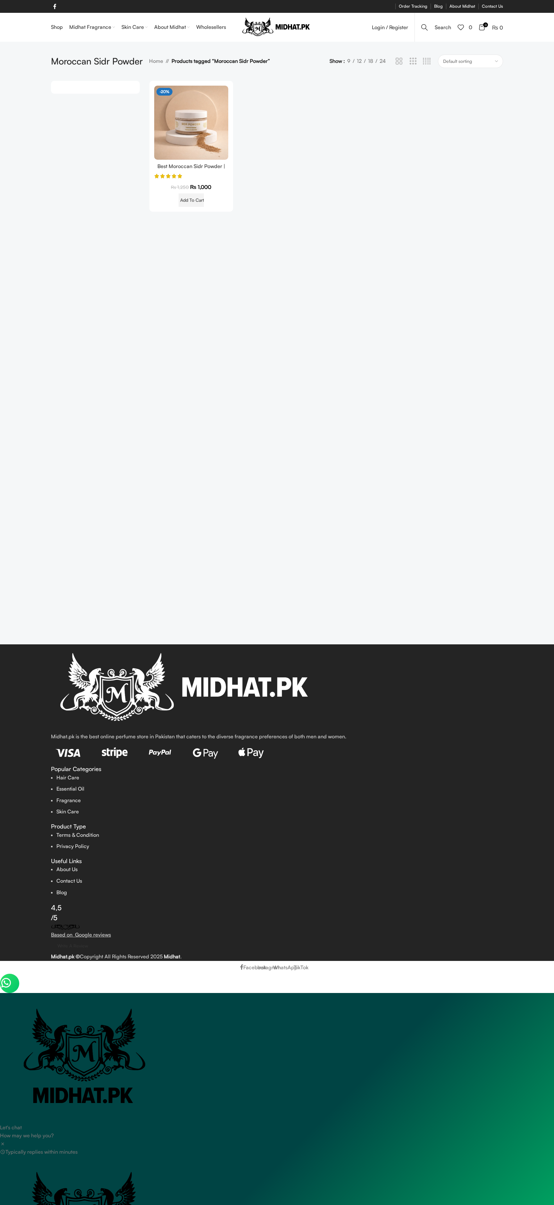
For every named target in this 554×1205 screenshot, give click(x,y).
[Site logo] (277, 26)
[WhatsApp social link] (65, 6)
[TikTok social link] (69, 6)
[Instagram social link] (60, 6)
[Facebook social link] (54, 6)
